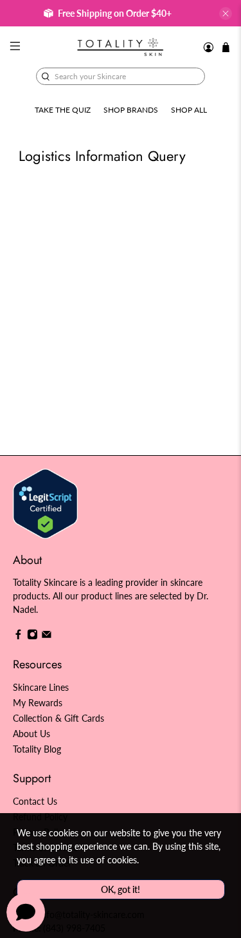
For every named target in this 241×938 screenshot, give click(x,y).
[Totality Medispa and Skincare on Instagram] (32, 636)
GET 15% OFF (63, 499)
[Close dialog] (227, 412)
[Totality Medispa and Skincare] (120, 47)
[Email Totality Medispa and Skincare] (46, 636)
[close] (225, 13)
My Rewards (37, 702)
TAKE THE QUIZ (63, 110)
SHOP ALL (189, 110)
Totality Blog (37, 749)
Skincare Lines (41, 687)
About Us (31, 733)
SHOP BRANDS (130, 110)
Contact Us (35, 801)
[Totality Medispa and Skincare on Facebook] (18, 636)
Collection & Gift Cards (58, 718)
